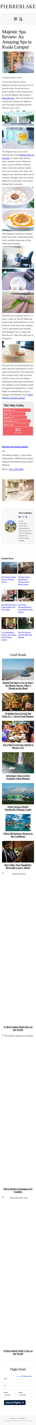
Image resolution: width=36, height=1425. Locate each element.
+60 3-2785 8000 (16, 469)
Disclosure (13, 1418)
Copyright (21, 1418)
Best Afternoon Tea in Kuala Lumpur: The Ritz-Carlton (9, 607)
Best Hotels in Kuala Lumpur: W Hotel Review (9, 579)
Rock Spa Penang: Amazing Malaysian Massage (25, 634)
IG (25, 1418)
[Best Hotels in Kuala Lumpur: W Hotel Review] (9, 568)
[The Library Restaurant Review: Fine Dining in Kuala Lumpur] (26, 595)
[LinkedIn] (19, 517)
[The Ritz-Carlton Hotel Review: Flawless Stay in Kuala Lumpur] (26, 568)
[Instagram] (23, 517)
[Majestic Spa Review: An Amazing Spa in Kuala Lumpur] (18, 62)
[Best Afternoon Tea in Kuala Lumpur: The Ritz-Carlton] (9, 595)
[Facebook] (26, 517)
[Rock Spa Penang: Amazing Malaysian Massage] (26, 623)
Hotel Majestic (8, 98)
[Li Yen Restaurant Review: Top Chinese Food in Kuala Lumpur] (9, 623)
